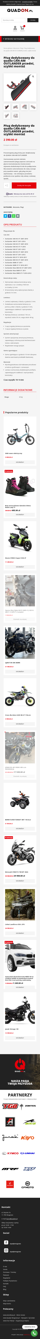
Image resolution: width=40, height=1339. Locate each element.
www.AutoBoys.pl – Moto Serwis (14, 1315)
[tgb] (10, 1111)
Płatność (6, 1275)
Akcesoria (16, 48)
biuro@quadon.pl (12, 1219)
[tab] (20, 390)
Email (17, 216)
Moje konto (7, 1304)
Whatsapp (13, 216)
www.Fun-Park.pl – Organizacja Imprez (16, 1321)
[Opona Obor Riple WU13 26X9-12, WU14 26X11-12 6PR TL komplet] (20, 590)
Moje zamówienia (9, 1301)
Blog (4, 1289)
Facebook (9, 216)
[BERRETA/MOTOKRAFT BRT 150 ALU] (20, 800)
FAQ (4, 1286)
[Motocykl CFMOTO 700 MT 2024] (20, 852)
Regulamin (6, 1278)
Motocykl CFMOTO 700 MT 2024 (16, 872)
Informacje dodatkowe (17, 389)
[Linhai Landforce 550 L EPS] (20, 904)
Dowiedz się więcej (20, 619)
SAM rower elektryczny (13, 453)
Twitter (5, 216)
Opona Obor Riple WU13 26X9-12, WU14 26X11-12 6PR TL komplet (19, 611)
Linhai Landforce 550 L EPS (15, 924)
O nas (5, 1266)
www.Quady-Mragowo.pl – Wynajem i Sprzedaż (19, 1318)
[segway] (10, 1190)
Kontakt (6, 1284)
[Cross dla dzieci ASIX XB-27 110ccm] (20, 695)
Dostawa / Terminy (9, 1272)
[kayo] (27, 1143)
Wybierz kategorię (14, 39)
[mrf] (10, 1174)
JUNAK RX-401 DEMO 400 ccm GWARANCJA (15, 768)
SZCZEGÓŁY (20, 462)
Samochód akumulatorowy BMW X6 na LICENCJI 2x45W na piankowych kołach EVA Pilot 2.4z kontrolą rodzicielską (19, 978)
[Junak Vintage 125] (20, 1009)
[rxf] (29, 1174)
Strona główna (8, 48)
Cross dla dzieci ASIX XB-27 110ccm (18, 715)
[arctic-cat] (29, 1127)
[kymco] (10, 1158)
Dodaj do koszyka (24, 185)
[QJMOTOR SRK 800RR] (20, 643)
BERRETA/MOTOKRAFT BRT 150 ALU (18, 820)
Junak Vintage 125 (11, 1029)
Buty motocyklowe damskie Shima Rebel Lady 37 (18, 506)
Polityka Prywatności (10, 1281)
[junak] (10, 1143)
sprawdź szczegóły (27, 1)
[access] (10, 1127)
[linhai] (27, 1158)
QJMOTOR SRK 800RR (12, 663)
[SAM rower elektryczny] (20, 433)
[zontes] (27, 1111)
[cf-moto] (27, 1190)
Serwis (5, 1269)
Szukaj (32, 20)
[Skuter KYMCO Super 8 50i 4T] (20, 538)
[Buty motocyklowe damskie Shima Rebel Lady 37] (20, 486)
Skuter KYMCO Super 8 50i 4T (15, 558)
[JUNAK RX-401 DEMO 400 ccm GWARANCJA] (20, 747)
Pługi (21, 48)
